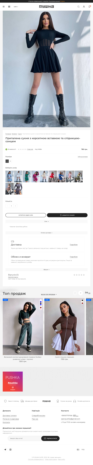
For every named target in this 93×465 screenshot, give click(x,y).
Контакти (6, 422)
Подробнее (74, 244)
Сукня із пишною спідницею (64, 357)
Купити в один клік (26, 215)
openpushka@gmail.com (70, 419)
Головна (8, 134)
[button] (80, 293)
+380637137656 (66, 415)
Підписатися (52, 438)
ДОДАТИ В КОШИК (68, 215)
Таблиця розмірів (83, 156)
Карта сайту (61, 459)
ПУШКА (62, 1)
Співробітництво (38, 415)
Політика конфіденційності (36, 459)
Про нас (35, 419)
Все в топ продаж (48, 294)
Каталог (14, 134)
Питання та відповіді (11, 419)
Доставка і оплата (9, 415)
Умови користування (51, 459)
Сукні (20, 134)
